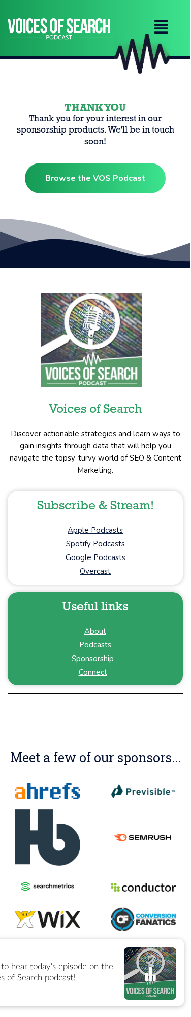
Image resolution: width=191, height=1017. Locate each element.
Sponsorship (93, 658)
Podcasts (95, 645)
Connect (93, 672)
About (95, 631)
